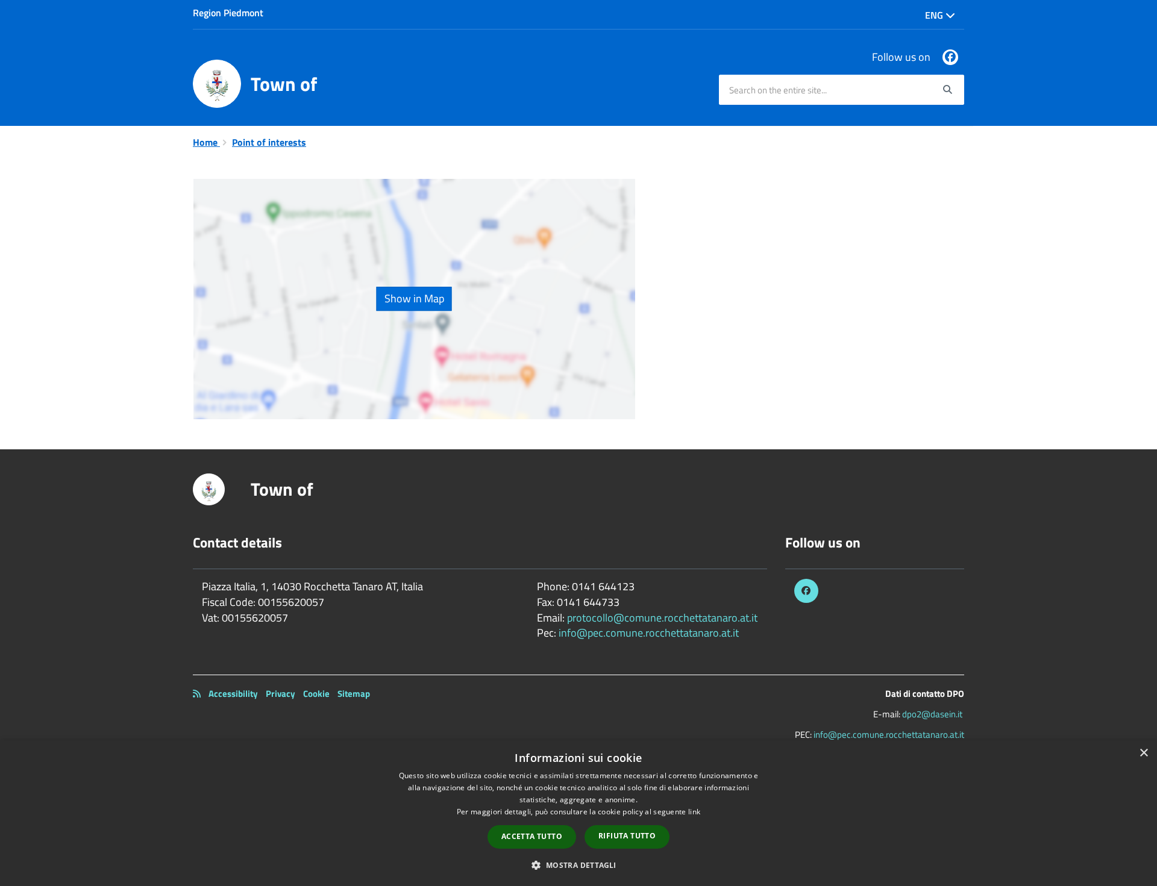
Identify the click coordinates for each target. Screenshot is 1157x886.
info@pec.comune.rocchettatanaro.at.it (649, 633)
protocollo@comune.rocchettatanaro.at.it (662, 618)
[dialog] (578, 813)
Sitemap (353, 693)
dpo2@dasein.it (932, 714)
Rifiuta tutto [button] (627, 836)
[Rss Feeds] (197, 693)
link (694, 811)
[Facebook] (950, 57)
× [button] (1143, 753)
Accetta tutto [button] (531, 836)
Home (206, 142)
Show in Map (414, 298)
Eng (935, 15)
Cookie (316, 693)
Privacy (280, 693)
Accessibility (233, 693)
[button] (578, 865)
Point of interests (269, 142)
